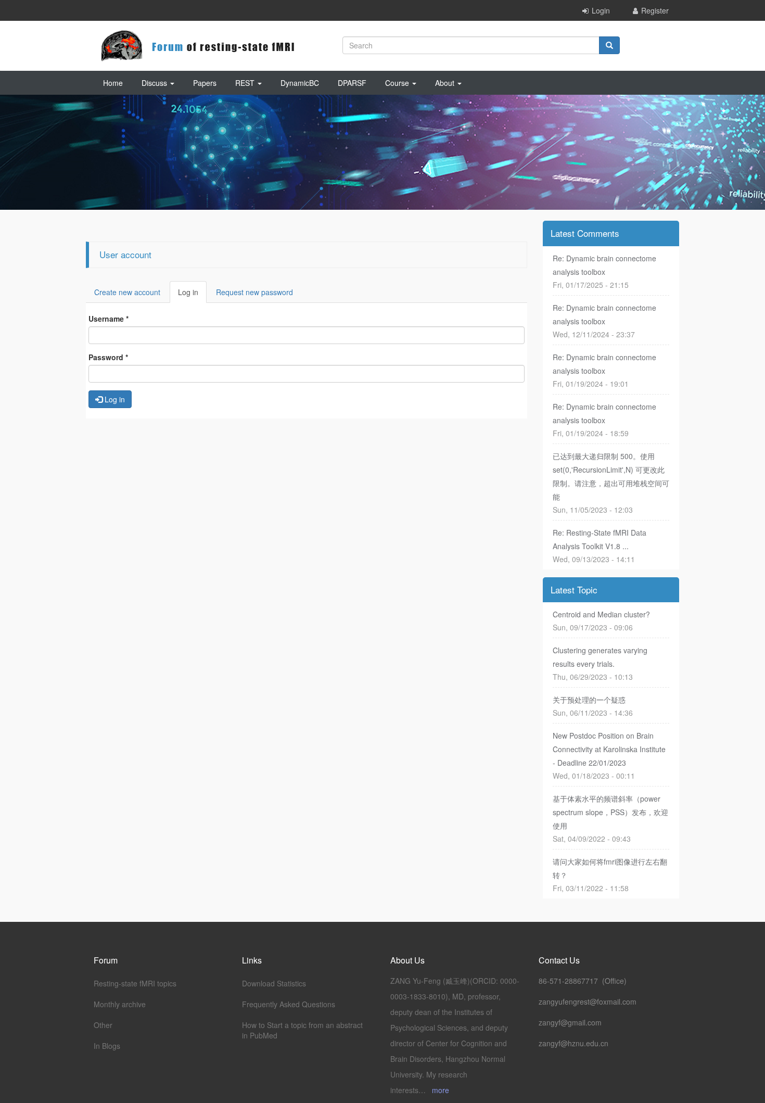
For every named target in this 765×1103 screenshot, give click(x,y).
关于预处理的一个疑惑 (589, 699)
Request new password (254, 292)
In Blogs (107, 1046)
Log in (192, 295)
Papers (204, 83)
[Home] (197, 45)
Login (601, 10)
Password (108, 357)
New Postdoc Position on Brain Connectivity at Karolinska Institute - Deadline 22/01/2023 (609, 749)
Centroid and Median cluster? (601, 614)
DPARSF (352, 83)
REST (246, 83)
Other (103, 1025)
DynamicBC (299, 83)
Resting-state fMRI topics (135, 983)
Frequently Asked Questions (288, 1004)
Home (113, 83)
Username (108, 318)
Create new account (127, 292)
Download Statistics (274, 983)
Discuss (155, 83)
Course (398, 83)
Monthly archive (120, 1004)
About (445, 83)
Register (655, 10)
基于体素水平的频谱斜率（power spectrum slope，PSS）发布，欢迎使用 (610, 812)
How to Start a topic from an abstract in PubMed (302, 1030)
